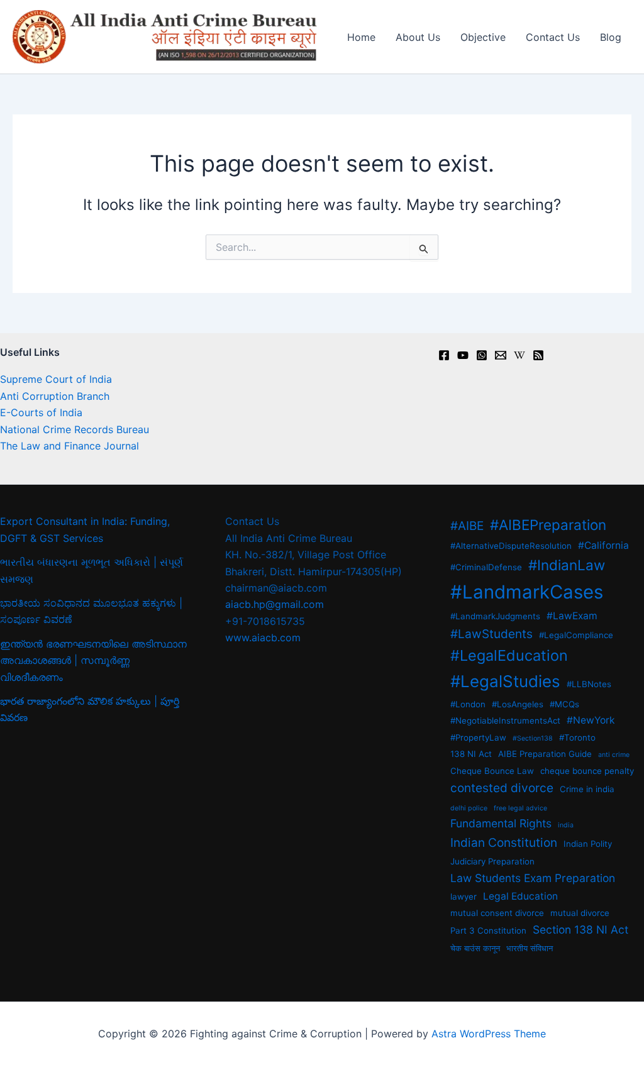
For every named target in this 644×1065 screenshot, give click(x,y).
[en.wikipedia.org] (519, 355)
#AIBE (467, 526)
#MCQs (564, 704)
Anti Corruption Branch (54, 396)
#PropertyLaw (478, 737)
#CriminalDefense (486, 567)
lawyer (463, 896)
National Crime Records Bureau (74, 429)
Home (361, 37)
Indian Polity (588, 844)
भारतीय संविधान (529, 948)
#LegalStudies (505, 681)
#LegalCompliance (576, 635)
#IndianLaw (566, 564)
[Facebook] (444, 355)
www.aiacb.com (263, 637)
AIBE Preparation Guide (545, 754)
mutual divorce (579, 913)
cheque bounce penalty (587, 771)
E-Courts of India (41, 412)
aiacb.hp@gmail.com (274, 604)
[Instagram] (481, 355)
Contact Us (553, 37)
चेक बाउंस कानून (475, 948)
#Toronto (577, 737)
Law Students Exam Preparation (532, 878)
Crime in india (587, 789)
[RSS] (538, 355)
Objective (483, 37)
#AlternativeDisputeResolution (511, 546)
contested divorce (501, 788)
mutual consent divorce (497, 913)
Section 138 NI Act (580, 929)
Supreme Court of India (56, 379)
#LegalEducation (509, 655)
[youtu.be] (463, 355)
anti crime (614, 755)
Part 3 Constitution (488, 930)
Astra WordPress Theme (488, 1033)
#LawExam (572, 616)
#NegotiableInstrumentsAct (505, 720)
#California (603, 545)
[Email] (500, 355)
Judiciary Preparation (492, 861)
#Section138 (533, 738)
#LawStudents (491, 634)
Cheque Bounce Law (492, 771)
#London (468, 704)
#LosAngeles (517, 704)
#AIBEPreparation (548, 524)
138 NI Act (471, 754)
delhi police (468, 808)
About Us (418, 37)
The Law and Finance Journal (69, 445)
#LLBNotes (589, 684)
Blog (610, 37)
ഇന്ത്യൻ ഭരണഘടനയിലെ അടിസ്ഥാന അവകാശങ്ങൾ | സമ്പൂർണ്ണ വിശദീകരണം (93, 660)
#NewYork (591, 720)
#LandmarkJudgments (495, 616)
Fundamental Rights (501, 823)
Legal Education (520, 896)
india (566, 825)
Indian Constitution (503, 843)
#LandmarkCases (526, 592)
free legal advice (520, 808)
